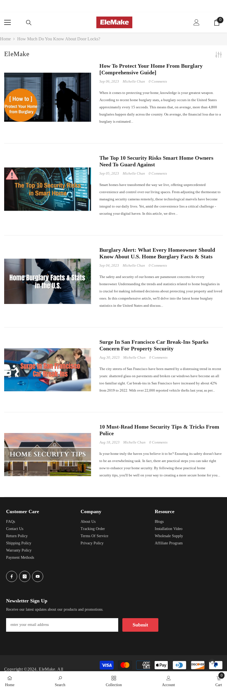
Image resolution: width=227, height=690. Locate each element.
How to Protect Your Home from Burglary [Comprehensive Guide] (151, 69)
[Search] (28, 22)
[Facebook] (11, 576)
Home (5, 38)
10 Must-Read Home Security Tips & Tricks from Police (159, 430)
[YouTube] (37, 576)
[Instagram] (24, 576)
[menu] (7, 22)
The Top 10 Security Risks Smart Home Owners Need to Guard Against (156, 161)
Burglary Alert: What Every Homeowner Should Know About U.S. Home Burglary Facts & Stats (157, 253)
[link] (60, 680)
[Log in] (197, 22)
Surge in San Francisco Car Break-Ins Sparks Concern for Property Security (153, 345)
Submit (140, 625)
